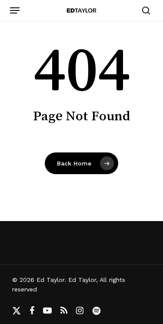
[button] (15, 10)
